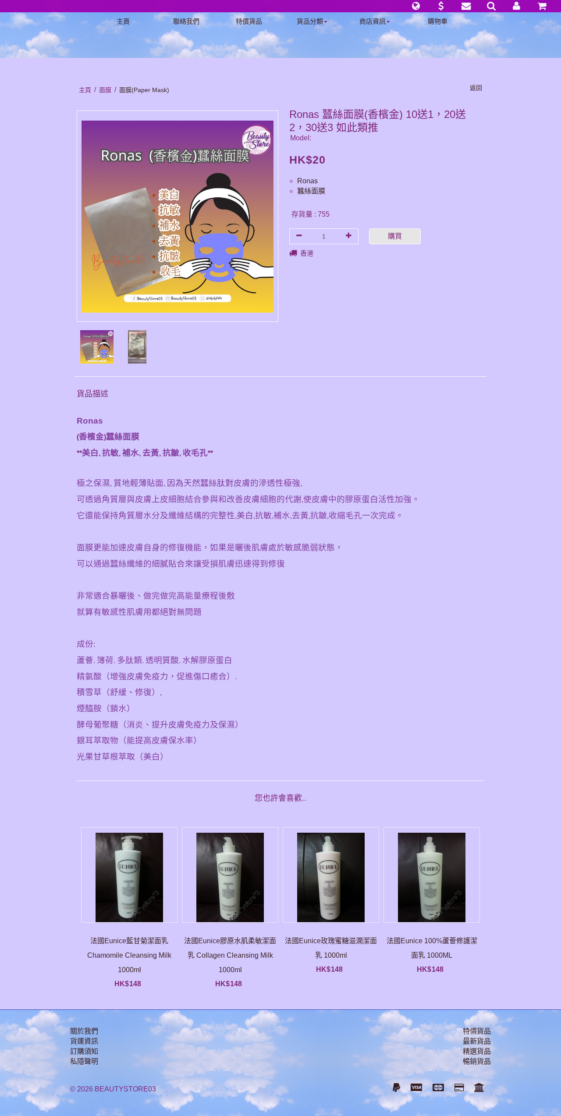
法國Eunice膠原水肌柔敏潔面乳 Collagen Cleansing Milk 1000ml (230, 955)
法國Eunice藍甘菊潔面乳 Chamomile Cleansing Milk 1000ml (129, 955)
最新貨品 (477, 1041)
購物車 (437, 21)
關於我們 (84, 1031)
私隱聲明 (84, 1061)
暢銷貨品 (477, 1061)
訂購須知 (84, 1051)
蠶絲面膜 (311, 191)
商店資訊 (372, 21)
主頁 (123, 21)
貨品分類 (310, 21)
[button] (415, 6)
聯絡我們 (186, 21)
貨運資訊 (84, 1041)
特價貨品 (249, 21)
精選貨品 (477, 1051)
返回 (476, 87)
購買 (395, 236)
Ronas (307, 181)
